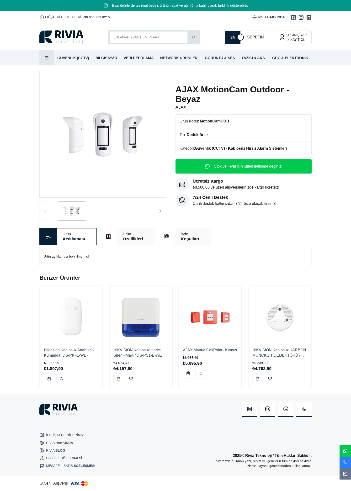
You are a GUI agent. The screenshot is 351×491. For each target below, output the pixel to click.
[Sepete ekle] (49, 378)
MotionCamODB (214, 121)
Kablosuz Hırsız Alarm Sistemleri (257, 148)
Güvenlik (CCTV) (210, 148)
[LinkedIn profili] (309, 17)
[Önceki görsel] (45, 211)
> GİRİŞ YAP (297, 35)
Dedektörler (197, 135)
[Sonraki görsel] (159, 211)
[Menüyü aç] (46, 57)
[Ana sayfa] (61, 37)
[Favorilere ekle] (61, 378)
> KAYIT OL (296, 40)
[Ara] (193, 37)
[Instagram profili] (301, 17)
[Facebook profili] (293, 17)
